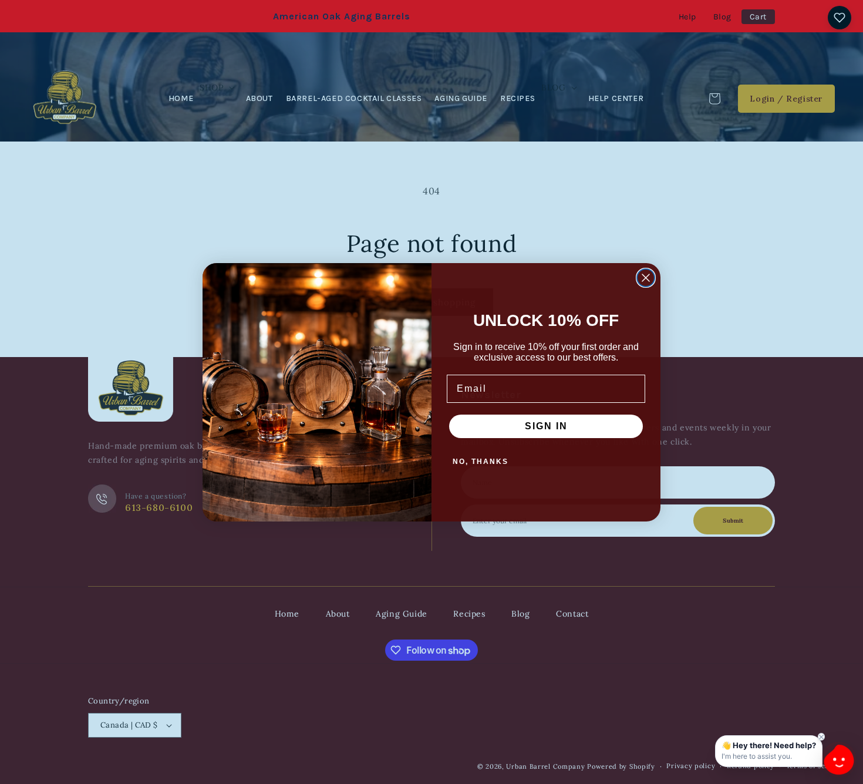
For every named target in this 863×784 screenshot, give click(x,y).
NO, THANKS (480, 461)
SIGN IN (546, 426)
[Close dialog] (646, 278)
